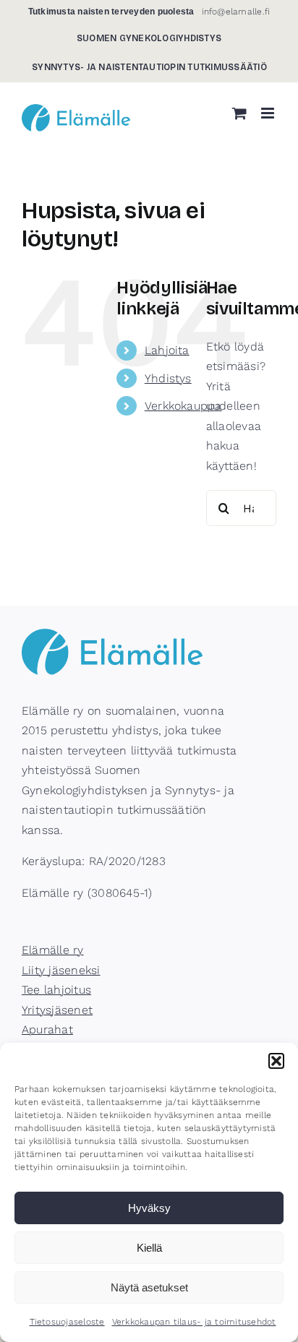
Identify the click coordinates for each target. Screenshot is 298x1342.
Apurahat (47, 1029)
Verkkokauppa (183, 406)
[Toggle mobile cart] (239, 113)
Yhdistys (168, 378)
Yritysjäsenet (57, 1010)
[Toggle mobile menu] (268, 113)
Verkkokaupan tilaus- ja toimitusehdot (194, 1322)
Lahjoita (167, 350)
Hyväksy (149, 1208)
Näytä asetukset (149, 1287)
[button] (276, 1061)
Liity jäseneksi (61, 970)
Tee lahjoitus (56, 990)
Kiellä (149, 1248)
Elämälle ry (53, 950)
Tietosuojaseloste (67, 1322)
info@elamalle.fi (236, 12)
